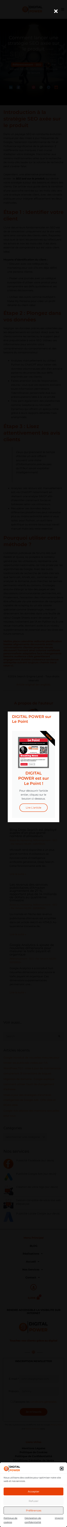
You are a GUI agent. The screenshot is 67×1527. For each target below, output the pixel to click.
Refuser (33, 1501)
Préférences (33, 1510)
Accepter (33, 1491)
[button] (61, 1468)
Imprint (59, 1518)
